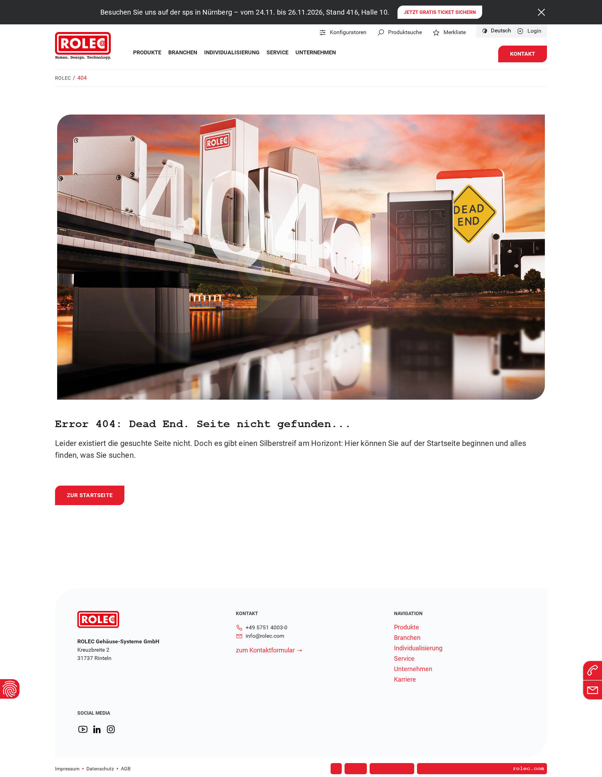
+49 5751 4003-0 (266, 627)
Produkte (147, 52)
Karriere (405, 679)
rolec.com (528, 769)
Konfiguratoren (348, 32)
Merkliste (454, 32)
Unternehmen (315, 52)
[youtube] (82, 729)
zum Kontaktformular (265, 650)
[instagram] (110, 729)
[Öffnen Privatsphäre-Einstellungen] (10, 689)
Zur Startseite (90, 495)
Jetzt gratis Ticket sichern (440, 12)
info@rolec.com (265, 636)
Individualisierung (232, 52)
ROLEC (63, 78)
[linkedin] (96, 729)
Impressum (67, 768)
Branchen (182, 52)
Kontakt (522, 53)
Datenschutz (100, 768)
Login (534, 31)
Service (277, 52)
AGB (126, 768)
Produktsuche (405, 32)
